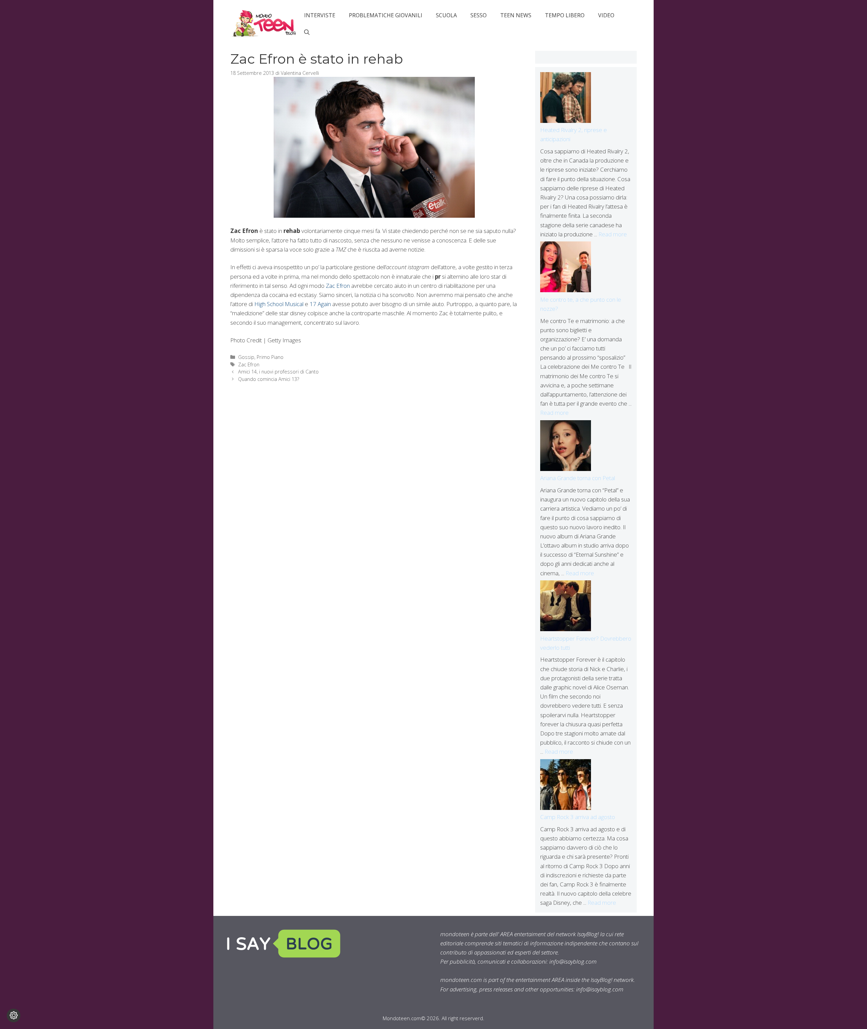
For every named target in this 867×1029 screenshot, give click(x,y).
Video (606, 15)
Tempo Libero (565, 15)
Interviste (319, 15)
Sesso (478, 15)
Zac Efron (338, 286)
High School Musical (278, 304)
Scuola (446, 15)
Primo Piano (270, 357)
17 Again (320, 304)
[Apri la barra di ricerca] (306, 32)
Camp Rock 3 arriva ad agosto (577, 817)
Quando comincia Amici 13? (268, 379)
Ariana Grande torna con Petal (577, 478)
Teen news (515, 15)
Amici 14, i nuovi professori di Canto (278, 371)
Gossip (246, 357)
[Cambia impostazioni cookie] (13, 1015)
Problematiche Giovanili (385, 15)
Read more (612, 234)
